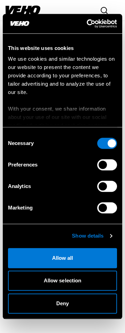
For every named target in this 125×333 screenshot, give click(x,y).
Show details (87, 236)
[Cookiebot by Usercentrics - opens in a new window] (88, 23)
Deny (62, 303)
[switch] (107, 164)
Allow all (62, 258)
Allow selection (63, 280)
